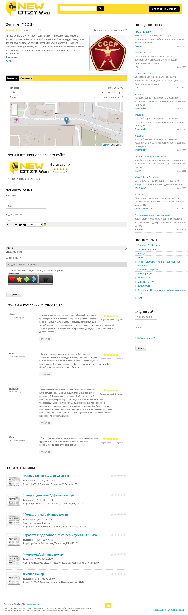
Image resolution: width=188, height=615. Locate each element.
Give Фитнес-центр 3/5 (118, 573)
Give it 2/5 (107, 315)
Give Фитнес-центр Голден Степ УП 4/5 (121, 475)
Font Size (32, 224)
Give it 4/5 (114, 315)
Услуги (9, 60)
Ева (136, 67)
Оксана (138, 46)
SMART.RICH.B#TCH (145, 52)
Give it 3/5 (111, 315)
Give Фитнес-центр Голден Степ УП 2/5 (115, 475)
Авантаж (139, 194)
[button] (8, 225)
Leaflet (106, 144)
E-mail (9, 206)
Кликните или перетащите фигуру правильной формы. (36, 270)
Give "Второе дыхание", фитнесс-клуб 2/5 (115, 495)
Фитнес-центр (33, 574)
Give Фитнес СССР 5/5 (19, 29)
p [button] (12, 248)
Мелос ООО (143, 277)
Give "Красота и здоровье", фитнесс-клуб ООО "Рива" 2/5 (115, 534)
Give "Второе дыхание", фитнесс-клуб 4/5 (121, 495)
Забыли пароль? (146, 338)
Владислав (140, 188)
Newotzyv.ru (33, 604)
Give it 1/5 (104, 315)
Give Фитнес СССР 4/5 (16, 29)
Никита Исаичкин (144, 208)
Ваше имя (11, 195)
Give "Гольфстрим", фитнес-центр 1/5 (112, 514)
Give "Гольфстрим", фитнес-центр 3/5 (118, 514)
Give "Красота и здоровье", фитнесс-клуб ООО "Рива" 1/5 (112, 534)
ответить (45, 339)
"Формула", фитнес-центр (43, 554)
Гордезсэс (142, 257)
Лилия (138, 171)
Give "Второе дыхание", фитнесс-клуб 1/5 (112, 495)
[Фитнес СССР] (107, 70)
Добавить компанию (164, 8)
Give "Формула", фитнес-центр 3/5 (118, 554)
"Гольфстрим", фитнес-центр (45, 514)
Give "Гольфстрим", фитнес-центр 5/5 (124, 514)
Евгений (139, 229)
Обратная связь (176, 610)
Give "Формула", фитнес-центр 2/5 (115, 554)
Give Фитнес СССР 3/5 (13, 29)
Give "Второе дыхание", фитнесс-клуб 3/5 (118, 495)
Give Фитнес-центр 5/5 (124, 573)
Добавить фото (14, 252)
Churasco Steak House (148, 245)
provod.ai (139, 94)
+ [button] (15, 107)
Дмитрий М (140, 108)
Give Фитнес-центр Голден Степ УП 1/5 (112, 475)
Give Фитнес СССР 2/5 (10, 29)
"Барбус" (141, 253)
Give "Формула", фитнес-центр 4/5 (121, 554)
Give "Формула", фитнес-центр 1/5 (112, 554)
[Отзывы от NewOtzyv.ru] (28, 15)
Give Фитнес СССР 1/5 (7, 29)
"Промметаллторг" (147, 249)
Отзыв (9, 220)
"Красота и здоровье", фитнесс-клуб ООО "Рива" (60, 535)
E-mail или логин (143, 317)
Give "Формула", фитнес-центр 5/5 (124, 554)
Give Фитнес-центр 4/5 (121, 573)
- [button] (15, 112)
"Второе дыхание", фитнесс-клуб (48, 495)
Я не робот (15, 258)
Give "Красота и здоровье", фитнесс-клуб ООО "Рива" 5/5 (124, 534)
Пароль (138, 327)
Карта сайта (159, 610)
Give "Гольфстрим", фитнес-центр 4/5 (121, 514)
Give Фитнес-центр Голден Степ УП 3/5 (118, 475)
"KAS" (140, 297)
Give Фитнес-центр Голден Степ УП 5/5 (124, 475)
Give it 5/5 (117, 315)
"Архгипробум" (144, 273)
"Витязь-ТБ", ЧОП (146, 282)
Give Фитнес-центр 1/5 (112, 573)
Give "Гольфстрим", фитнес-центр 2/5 (115, 514)
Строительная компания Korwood (152, 215)
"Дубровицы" (144, 286)
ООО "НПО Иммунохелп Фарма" (151, 156)
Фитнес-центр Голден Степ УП (46, 475)
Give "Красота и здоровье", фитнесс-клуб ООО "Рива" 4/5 (121, 534)
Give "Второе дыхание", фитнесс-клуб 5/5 (124, 495)
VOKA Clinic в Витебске (147, 177)
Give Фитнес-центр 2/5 (115, 573)
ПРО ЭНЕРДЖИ (143, 32)
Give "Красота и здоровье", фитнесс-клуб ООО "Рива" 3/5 (118, 534)
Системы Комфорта (147, 269)
